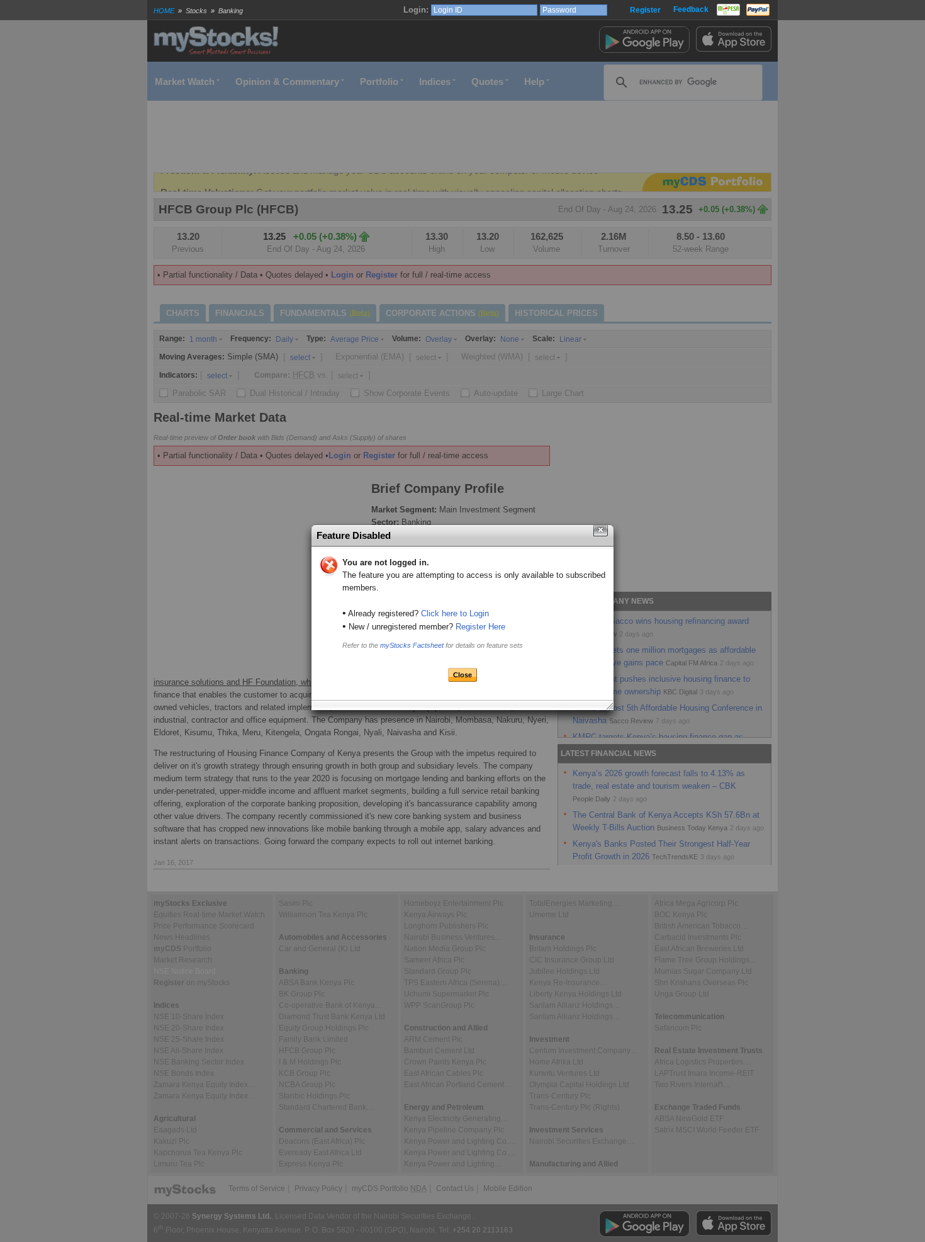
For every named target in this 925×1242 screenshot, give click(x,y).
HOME (164, 10)
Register (645, 10)
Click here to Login (455, 613)
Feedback (691, 9)
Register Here (480, 626)
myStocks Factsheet (412, 645)
